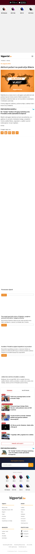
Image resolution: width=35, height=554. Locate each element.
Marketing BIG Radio (7, 544)
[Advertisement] (17, 34)
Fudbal (22, 507)
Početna (3, 60)
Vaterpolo (23, 520)
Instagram (25, 533)
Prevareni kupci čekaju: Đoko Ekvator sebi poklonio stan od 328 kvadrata (21, 408)
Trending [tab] (9, 390)
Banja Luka (4, 507)
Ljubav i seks (5, 531)
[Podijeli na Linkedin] (5, 132)
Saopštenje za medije (7, 520)
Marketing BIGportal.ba (19, 544)
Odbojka (23, 514)
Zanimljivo (4, 538)
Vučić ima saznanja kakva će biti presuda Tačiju (20, 397)
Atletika (22, 516)
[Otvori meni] (32, 56)
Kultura (4, 518)
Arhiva (8, 60)
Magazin (5, 527)
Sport (23, 503)
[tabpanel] (17, 419)
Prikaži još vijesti (17, 443)
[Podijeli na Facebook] (2, 132)
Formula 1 (23, 518)
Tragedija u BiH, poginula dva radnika (21, 434)
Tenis (22, 512)
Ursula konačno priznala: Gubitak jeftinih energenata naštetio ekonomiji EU (20, 417)
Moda (3, 533)
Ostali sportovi (24, 523)
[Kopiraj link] (17, 132)
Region (3, 512)
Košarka (23, 509)
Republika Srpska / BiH (7, 509)
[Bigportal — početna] (6, 56)
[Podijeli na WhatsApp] (13, 132)
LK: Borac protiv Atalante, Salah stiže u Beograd (22, 426)
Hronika (4, 516)
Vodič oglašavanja (13, 547)
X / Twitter (25, 536)
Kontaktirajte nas (22, 547)
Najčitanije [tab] (25, 390)
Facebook (25, 531)
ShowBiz (4, 535)
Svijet (3, 514)
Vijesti (4, 503)
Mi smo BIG (29, 544)
